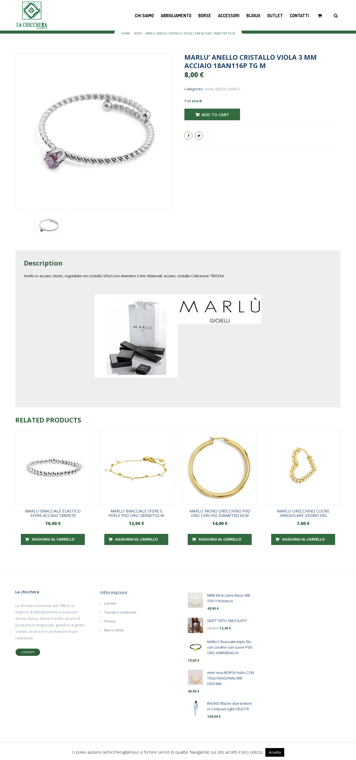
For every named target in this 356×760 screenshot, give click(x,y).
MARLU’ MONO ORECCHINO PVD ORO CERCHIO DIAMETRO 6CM (219, 513)
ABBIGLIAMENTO (176, 15)
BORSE (204, 15)
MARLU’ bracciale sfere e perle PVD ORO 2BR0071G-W (136, 513)
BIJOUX (253, 15)
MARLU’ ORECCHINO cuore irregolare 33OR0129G (303, 513)
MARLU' (234, 88)
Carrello (110, 603)
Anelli (209, 88)
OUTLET (275, 15)
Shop (138, 33)
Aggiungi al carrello (53, 539)
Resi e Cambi (114, 630)
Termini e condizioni (120, 612)
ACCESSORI (228, 15)
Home (125, 33)
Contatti (299, 15)
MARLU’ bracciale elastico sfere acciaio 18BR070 (53, 513)
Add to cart (215, 114)
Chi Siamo (144, 15)
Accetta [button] (275, 752)
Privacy (109, 621)
